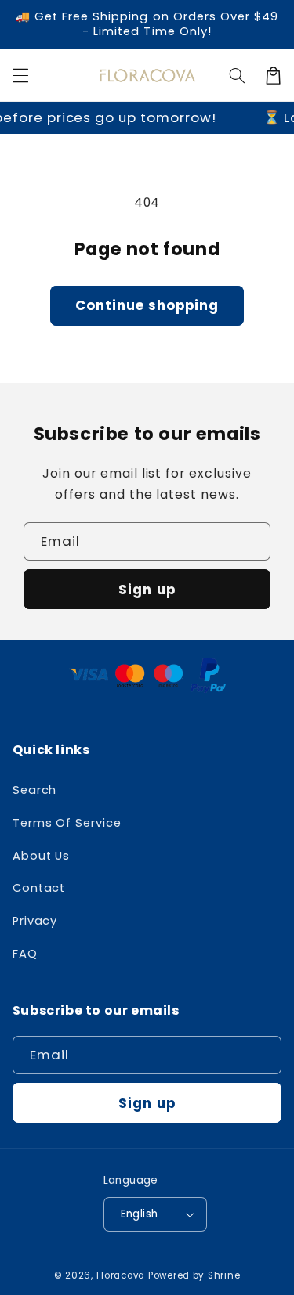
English (139, 1214)
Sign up (146, 589)
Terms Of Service (67, 823)
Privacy (35, 921)
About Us (42, 856)
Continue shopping (147, 305)
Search (35, 790)
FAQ (25, 953)
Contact (39, 888)
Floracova (121, 1275)
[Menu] (20, 75)
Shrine (224, 1275)
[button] (237, 75)
